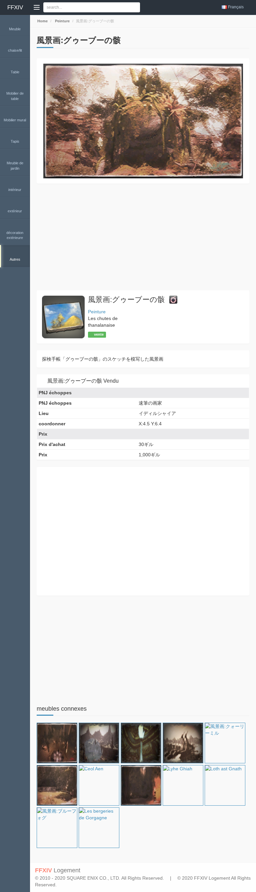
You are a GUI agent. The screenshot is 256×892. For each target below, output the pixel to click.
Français (236, 7)
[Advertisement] (143, 237)
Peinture (62, 21)
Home (42, 21)
